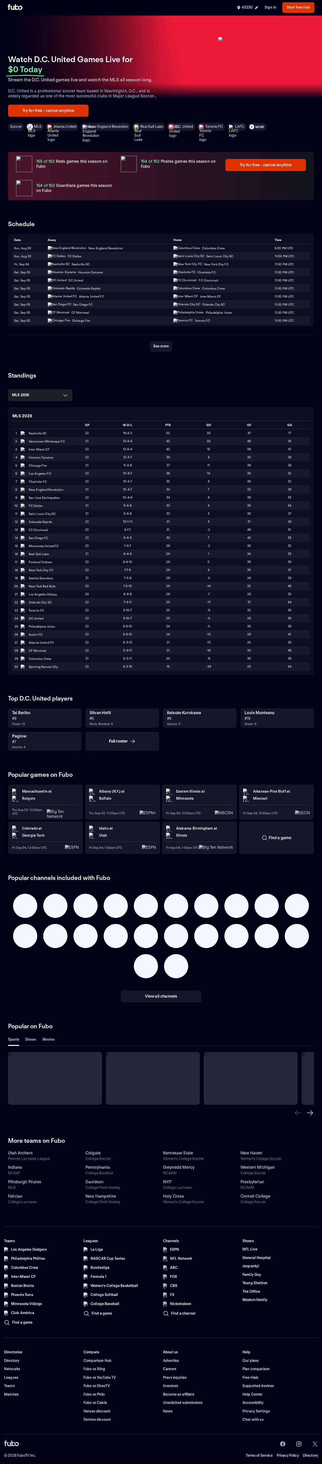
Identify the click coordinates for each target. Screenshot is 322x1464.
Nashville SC (38, 433)
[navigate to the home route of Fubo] (15, 7)
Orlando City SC (40, 602)
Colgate (93, 1153)
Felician (15, 1196)
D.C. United (184, 127)
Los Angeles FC (40, 473)
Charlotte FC (38, 481)
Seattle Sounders (41, 578)
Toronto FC (214, 127)
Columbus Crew (40, 659)
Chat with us (253, 1419)
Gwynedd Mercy (178, 1167)
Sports (13, 1039)
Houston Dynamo (41, 457)
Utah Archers (20, 1153)
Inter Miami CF (39, 449)
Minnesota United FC (44, 546)
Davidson (94, 1182)
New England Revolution (108, 127)
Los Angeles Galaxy (43, 594)
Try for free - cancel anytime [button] (48, 110)
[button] (298, 1113)
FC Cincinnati (38, 530)
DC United (36, 618)
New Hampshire (101, 1196)
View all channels (161, 996)
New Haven (251, 1153)
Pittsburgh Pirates (24, 1182)
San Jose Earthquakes (44, 498)
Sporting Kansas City (43, 667)
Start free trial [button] (298, 7)
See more (161, 346)
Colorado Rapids (40, 522)
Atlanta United (65, 127)
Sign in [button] (270, 7)
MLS (38, 127)
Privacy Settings (256, 1411)
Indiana (15, 1167)
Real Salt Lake (151, 127)
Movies (49, 1039)
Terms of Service (259, 1455)
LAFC (239, 127)
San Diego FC (38, 538)
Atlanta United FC (41, 642)
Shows (30, 1039)
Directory (310, 1455)
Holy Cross (173, 1196)
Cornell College (255, 1196)
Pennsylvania (98, 1167)
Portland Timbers (40, 562)
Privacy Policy (288, 1455)
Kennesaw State (178, 1153)
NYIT (167, 1182)
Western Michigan (257, 1167)
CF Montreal (37, 651)
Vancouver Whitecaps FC (47, 441)
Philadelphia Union (42, 626)
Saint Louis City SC (42, 514)
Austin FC (36, 634)
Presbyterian (252, 1182)
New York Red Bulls (42, 586)
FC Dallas (36, 506)
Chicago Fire (38, 465)
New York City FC (41, 570)
